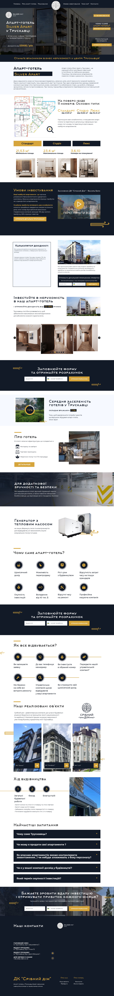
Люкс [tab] (86, 143)
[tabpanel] (57, 163)
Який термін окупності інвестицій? (39, 878)
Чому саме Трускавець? (32, 834)
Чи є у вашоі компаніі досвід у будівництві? (44, 868)
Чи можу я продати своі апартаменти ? (41, 844)
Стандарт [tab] (27, 143)
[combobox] (74, 284)
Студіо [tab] (57, 143)
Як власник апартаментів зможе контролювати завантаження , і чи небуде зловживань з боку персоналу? (54, 856)
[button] (15, 338)
